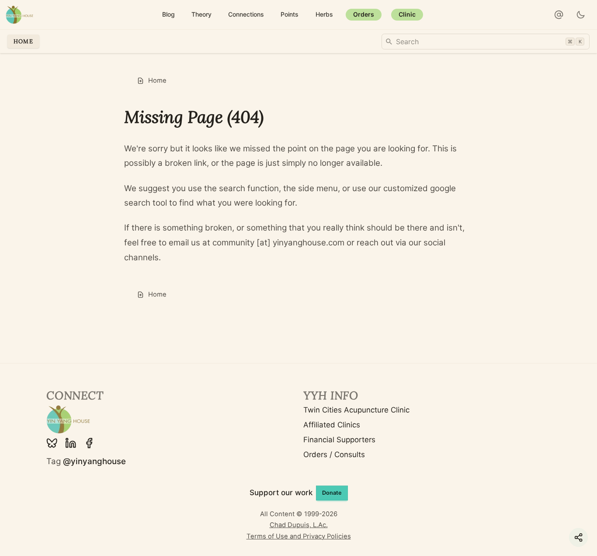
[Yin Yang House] (20, 14)
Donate (332, 493)
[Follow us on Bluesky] (52, 443)
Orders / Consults (334, 454)
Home (23, 41)
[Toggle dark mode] (581, 14)
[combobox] (486, 41)
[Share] (578, 537)
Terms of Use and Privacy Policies (298, 536)
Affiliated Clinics (331, 424)
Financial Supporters (339, 439)
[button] (559, 14)
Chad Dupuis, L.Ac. (299, 525)
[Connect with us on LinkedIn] (70, 443)
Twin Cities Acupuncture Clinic (356, 410)
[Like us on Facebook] (89, 443)
